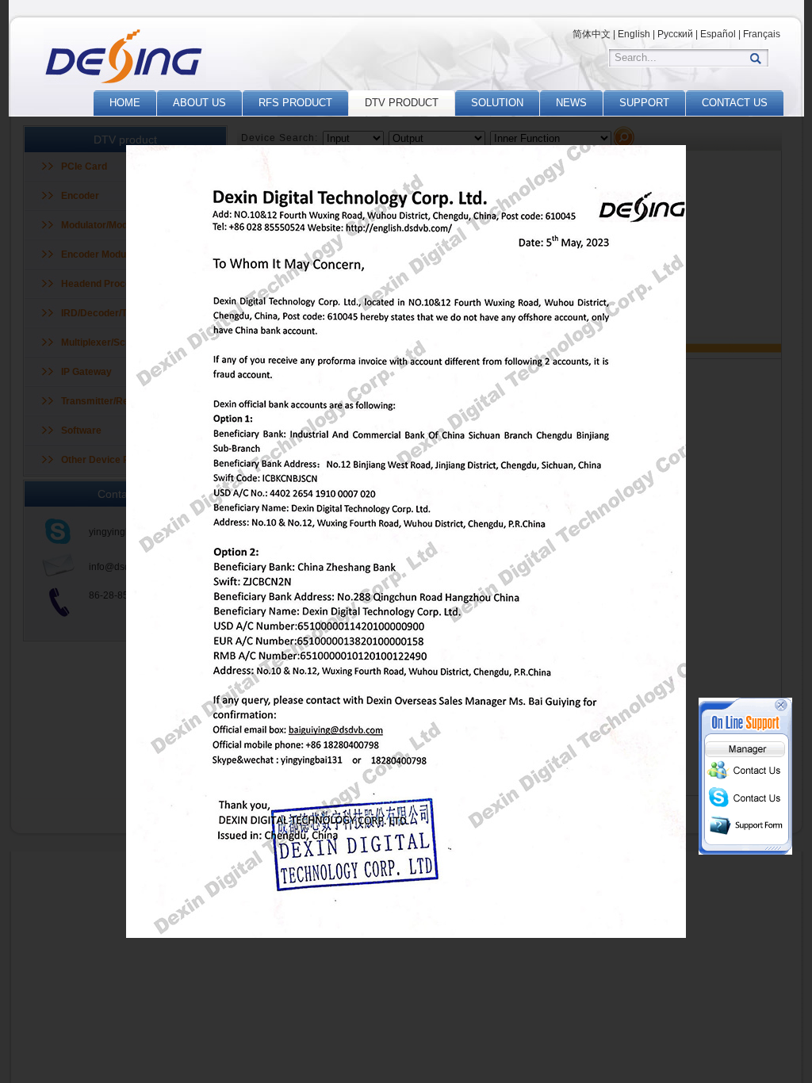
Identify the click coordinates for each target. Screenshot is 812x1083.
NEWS (571, 103)
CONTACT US (735, 103)
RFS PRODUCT (295, 103)
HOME (124, 103)
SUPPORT (644, 103)
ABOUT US (199, 103)
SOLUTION (497, 103)
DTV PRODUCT (402, 103)
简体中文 (592, 34)
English (634, 34)
